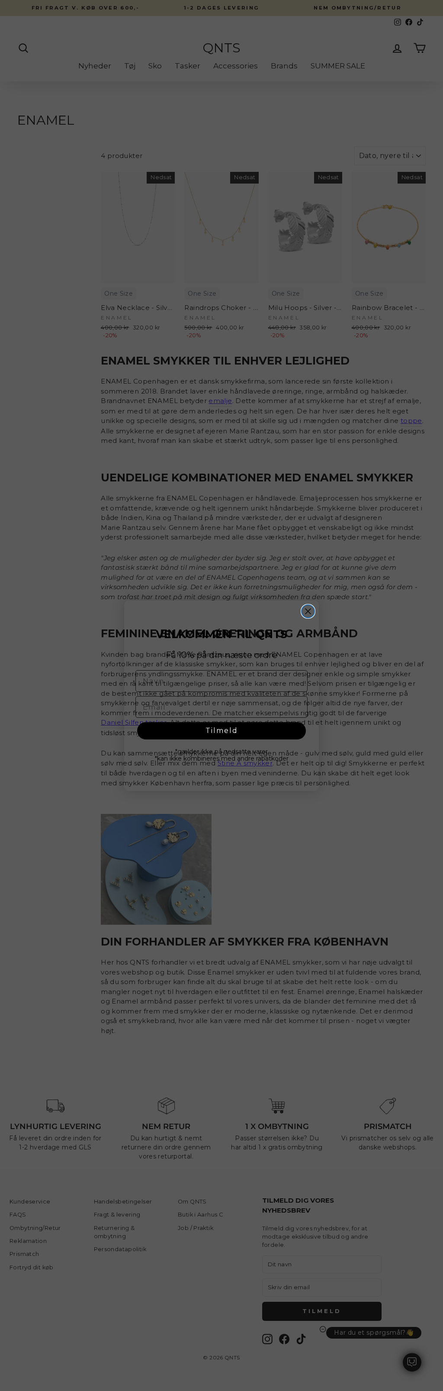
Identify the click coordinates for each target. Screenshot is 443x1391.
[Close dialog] (308, 611)
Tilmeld (221, 730)
